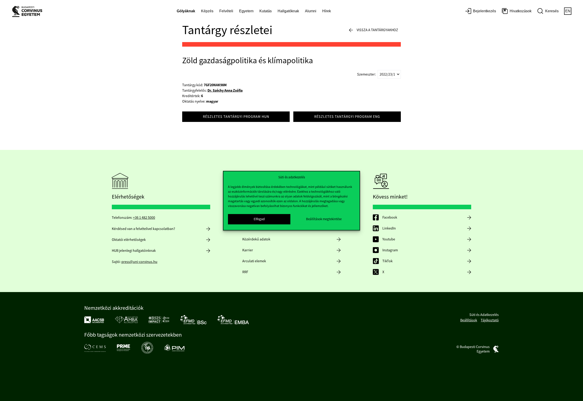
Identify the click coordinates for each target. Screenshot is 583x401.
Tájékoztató (490, 320)
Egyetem (246, 11)
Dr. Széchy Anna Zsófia (225, 90)
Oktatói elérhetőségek (129, 239)
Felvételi (226, 11)
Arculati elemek (254, 261)
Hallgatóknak (288, 11)
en (567, 11)
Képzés (207, 11)
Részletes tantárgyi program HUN (236, 116)
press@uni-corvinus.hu (139, 262)
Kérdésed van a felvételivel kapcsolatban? (143, 229)
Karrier (247, 250)
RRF (245, 272)
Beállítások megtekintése (324, 219)
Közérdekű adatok (256, 239)
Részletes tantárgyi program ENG (347, 116)
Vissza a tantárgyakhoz (377, 30)
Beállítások (468, 320)
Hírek (326, 11)
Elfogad (259, 219)
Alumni (310, 11)
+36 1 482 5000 (144, 217)
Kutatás (265, 11)
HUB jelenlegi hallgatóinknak (134, 250)
